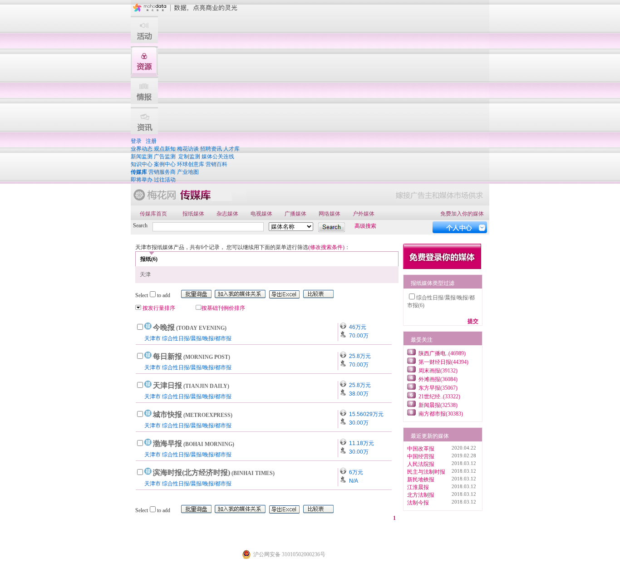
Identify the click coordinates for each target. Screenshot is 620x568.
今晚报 (189, 327)
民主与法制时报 (426, 472)
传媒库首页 (153, 214)
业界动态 (142, 149)
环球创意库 (190, 164)
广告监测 (165, 156)
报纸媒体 (193, 214)
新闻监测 (142, 156)
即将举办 (142, 179)
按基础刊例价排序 (223, 308)
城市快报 (192, 414)
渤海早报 (193, 443)
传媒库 (139, 172)
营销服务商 (162, 172)
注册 (151, 141)
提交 (472, 321)
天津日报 (191, 385)
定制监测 (189, 156)
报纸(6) (148, 259)
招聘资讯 (211, 149)
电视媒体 (261, 214)
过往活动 (165, 179)
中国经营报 (420, 456)
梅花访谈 (188, 149)
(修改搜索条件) (326, 247)
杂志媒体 (227, 214)
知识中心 (142, 164)
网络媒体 (329, 214)
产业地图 (188, 172)
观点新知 (165, 149)
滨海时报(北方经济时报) (214, 472)
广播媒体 (295, 214)
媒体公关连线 (218, 156)
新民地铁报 (420, 479)
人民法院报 (420, 464)
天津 (145, 274)
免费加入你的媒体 (462, 214)
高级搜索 (365, 226)
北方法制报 (420, 495)
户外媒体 (363, 214)
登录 (136, 141)
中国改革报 (420, 449)
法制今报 (418, 502)
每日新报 (191, 356)
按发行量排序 (159, 308)
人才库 (231, 149)
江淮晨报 (418, 487)
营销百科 (216, 164)
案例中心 (165, 164)
